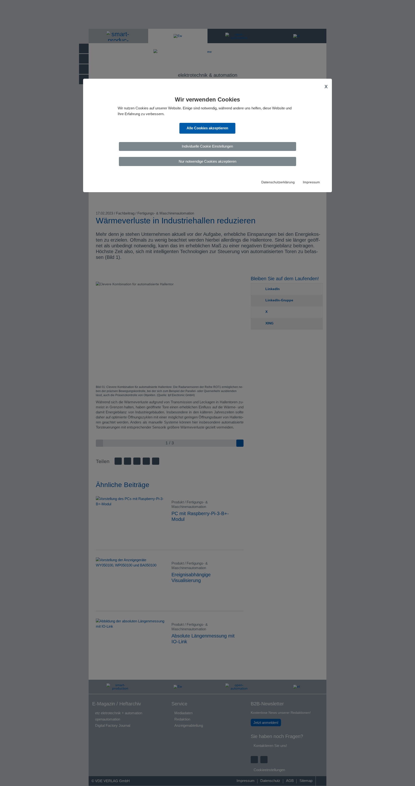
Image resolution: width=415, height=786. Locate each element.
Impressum (311, 182)
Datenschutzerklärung (278, 182)
